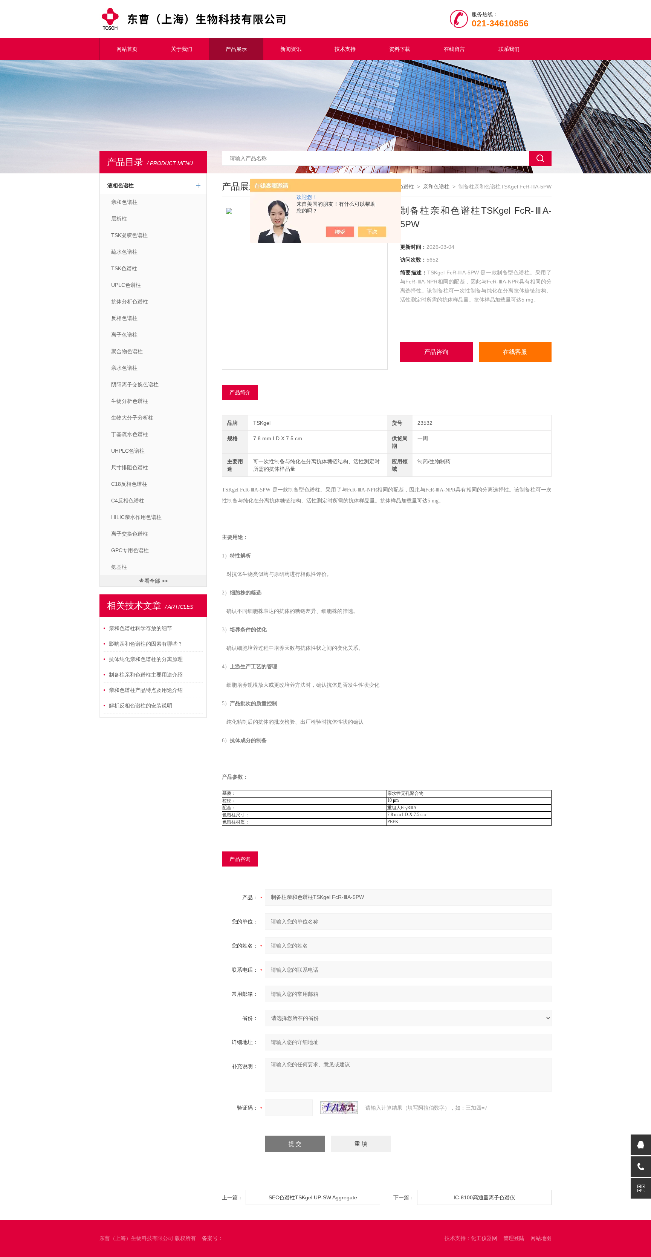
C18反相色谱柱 (129, 484)
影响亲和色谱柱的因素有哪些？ (146, 644)
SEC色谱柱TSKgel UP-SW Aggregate (313, 1197)
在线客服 (515, 352)
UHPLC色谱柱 (128, 451)
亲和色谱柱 (124, 202)
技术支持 (345, 49)
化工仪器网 (484, 1238)
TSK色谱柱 (124, 268)
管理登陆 (513, 1238)
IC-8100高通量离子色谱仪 (484, 1197)
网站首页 (127, 49)
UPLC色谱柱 (126, 285)
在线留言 (454, 49)
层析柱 (119, 219)
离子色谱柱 (124, 335)
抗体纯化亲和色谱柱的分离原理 (146, 659)
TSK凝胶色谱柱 (129, 235)
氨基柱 (119, 567)
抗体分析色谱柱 (129, 302)
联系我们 (509, 49)
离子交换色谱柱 (129, 534)
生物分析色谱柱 (129, 401)
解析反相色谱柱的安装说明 (140, 706)
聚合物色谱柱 (127, 351)
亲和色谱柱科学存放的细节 (140, 628)
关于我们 (181, 49)
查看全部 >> (153, 581)
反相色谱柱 (124, 318)
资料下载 (399, 49)
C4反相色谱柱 (127, 501)
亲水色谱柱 (124, 368)
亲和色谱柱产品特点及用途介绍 (146, 690)
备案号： (212, 1238)
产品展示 (236, 49)
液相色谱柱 (120, 185)
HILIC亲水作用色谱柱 (136, 517)
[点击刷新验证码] (339, 1107)
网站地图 (541, 1238)
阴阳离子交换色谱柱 (135, 384)
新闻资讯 (290, 49)
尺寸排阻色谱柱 (129, 467)
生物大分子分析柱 (132, 418)
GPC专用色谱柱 (130, 550)
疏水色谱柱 (124, 252)
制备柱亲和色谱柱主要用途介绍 (146, 675)
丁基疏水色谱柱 (129, 434)
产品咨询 (436, 352)
